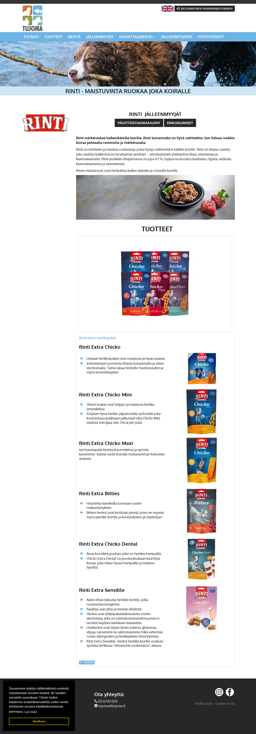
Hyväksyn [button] (39, 721)
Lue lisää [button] (31, 711)
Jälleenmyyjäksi (176, 37)
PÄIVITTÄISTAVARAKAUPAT (139, 123)
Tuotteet (53, 37)
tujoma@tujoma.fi (111, 706)
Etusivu (31, 37)
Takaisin (88, 662)
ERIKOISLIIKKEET (180, 123)
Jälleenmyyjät (100, 37)
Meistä (74, 37)
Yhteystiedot (211, 37)
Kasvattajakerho (136, 37)
